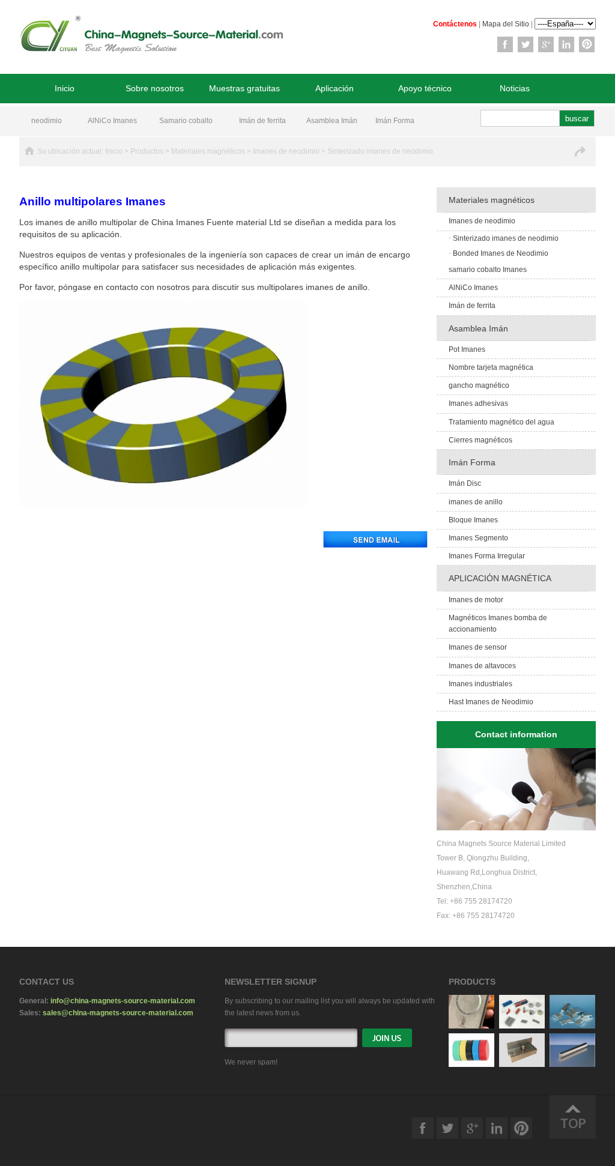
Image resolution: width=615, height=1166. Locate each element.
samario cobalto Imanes (488, 269)
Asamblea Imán (331, 120)
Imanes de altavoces (482, 666)
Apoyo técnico (425, 88)
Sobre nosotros (155, 88)
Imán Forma (394, 120)
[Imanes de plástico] (471, 1064)
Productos (146, 151)
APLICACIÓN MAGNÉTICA (500, 578)
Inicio (64, 88)
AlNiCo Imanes (112, 120)
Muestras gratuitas (244, 88)
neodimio (46, 120)
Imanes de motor (476, 600)
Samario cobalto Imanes (186, 122)
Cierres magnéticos (480, 440)
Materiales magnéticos (208, 151)
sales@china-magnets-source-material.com (118, 1013)
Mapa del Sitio (505, 24)
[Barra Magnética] (572, 1064)
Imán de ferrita (262, 120)
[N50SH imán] (572, 1026)
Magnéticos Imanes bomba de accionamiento (498, 623)
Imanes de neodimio (286, 151)
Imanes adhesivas (478, 403)
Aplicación (334, 88)
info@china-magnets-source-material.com (122, 1001)
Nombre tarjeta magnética (491, 367)
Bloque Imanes (473, 520)
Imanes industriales (480, 684)
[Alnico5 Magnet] (522, 1026)
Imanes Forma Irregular (487, 556)
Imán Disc (465, 483)
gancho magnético (479, 385)
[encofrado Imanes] (522, 1064)
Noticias (515, 88)
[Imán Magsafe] (471, 1026)
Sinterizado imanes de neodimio (380, 151)
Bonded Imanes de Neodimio (498, 253)
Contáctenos (455, 24)
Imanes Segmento (478, 538)
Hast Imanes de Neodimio (491, 702)
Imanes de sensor (478, 647)
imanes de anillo (476, 502)
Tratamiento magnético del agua (501, 422)
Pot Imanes (467, 349)
